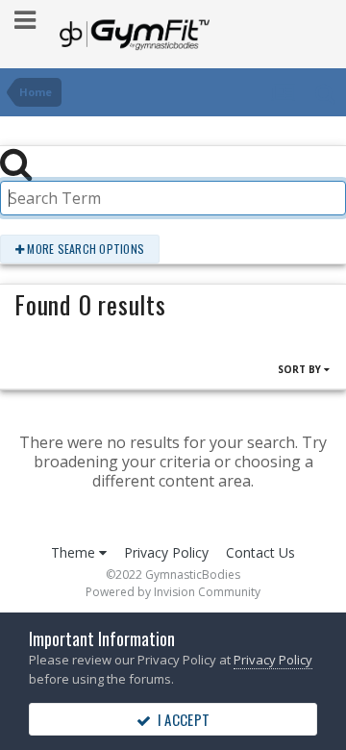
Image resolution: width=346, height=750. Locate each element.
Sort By (301, 369)
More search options (84, 248)
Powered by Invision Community (173, 592)
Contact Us (260, 552)
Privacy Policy (166, 552)
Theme (75, 552)
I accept (180, 719)
